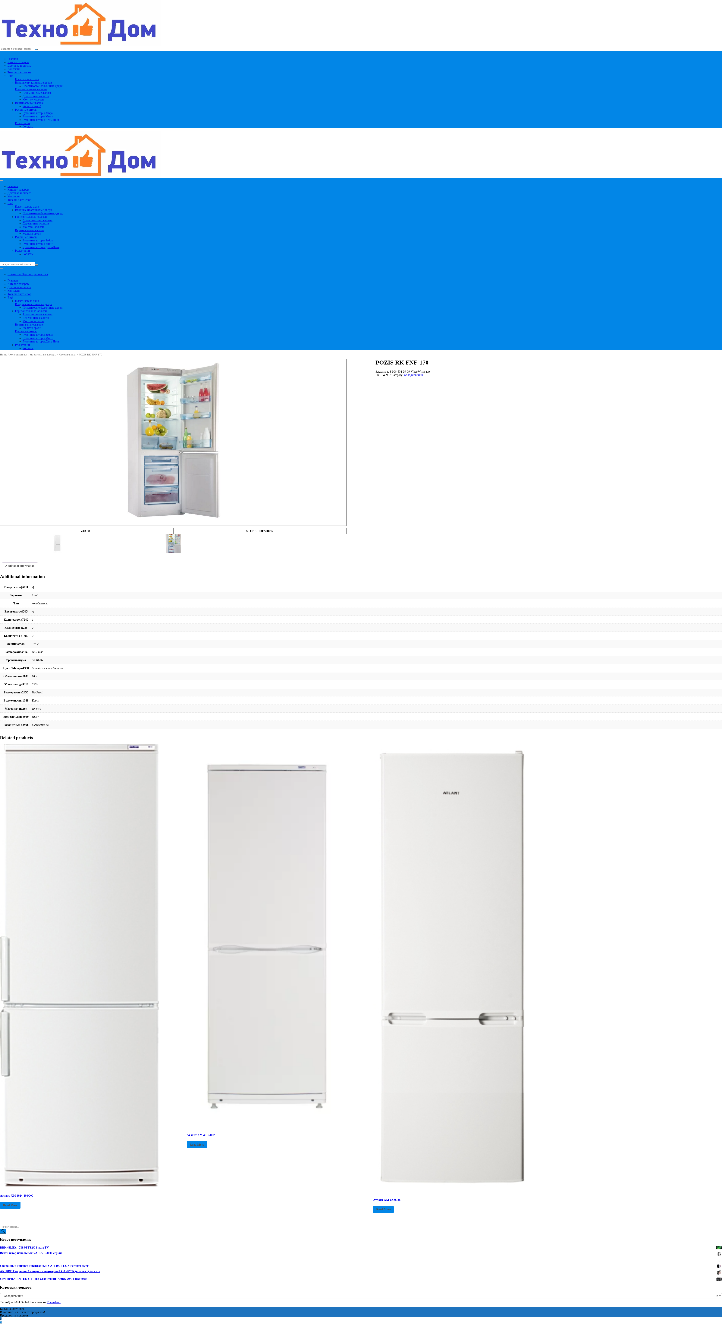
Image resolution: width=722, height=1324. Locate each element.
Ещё (10, 75)
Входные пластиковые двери (33, 82)
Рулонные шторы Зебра (38, 113)
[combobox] (361, 1295)
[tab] (20, 565)
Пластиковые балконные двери (43, 86)
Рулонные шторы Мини (38, 116)
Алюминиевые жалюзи (37, 92)
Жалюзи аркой (32, 106)
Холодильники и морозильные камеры (32, 354)
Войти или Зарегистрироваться (28, 274)
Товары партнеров (19, 72)
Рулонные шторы (26, 109)
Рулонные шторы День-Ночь (41, 119)
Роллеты (28, 126)
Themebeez (54, 1302)
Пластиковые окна (27, 79)
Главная (13, 58)
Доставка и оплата (19, 65)
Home (3, 354)
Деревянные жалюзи (36, 96)
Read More (10, 1205)
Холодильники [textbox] (360, 1295)
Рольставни (22, 123)
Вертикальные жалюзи (29, 102)
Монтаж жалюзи (33, 99)
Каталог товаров (18, 62)
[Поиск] (3, 1231)
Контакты (14, 69)
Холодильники (67, 354)
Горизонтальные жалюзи (31, 89)
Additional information (20, 565)
